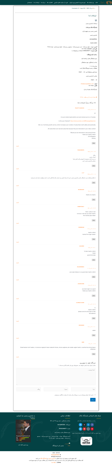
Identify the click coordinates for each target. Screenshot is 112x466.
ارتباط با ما (36, 2)
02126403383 (61, 424)
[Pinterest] (92, 429)
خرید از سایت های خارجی (61, 2)
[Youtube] (84, 429)
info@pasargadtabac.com (87, 83)
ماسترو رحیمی (51, 458)
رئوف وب (53, 462)
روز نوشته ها (90, 2)
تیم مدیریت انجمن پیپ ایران (77, 2)
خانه (96, 2)
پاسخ (17, 146)
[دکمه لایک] (96, 20)
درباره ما (43, 2)
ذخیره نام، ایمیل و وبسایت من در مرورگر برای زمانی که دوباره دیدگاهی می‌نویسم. (73, 395)
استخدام (29, 2)
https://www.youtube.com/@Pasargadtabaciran (83, 121)
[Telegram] (80, 429)
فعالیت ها (49, 2)
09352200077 (63, 428)
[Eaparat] (88, 429)
